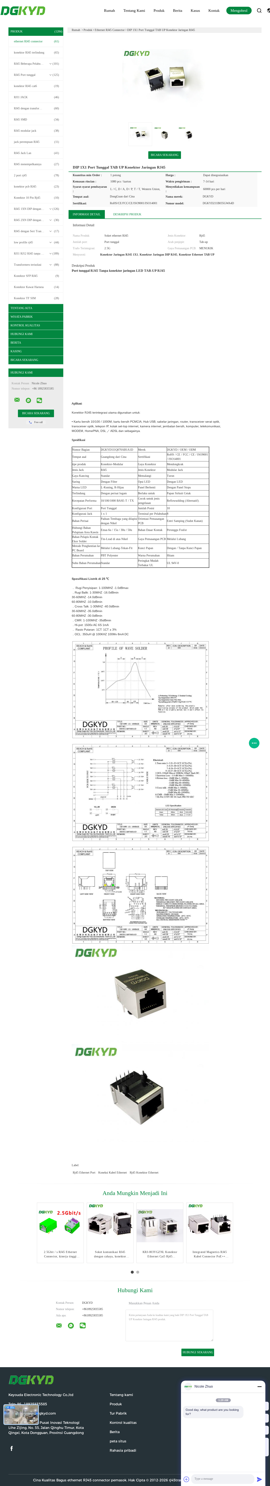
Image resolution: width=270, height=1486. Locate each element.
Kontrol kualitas (25, 325)
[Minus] (259, 1386)
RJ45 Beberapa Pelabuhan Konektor (36, 63)
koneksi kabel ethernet (112, 1172)
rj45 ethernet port (84, 1172)
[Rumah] (23, 10)
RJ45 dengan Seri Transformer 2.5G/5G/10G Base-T (37, 231)
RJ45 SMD (36, 119)
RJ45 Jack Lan (36, 153)
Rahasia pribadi (123, 1450)
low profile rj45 (36, 242)
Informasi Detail (87, 214)
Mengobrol (239, 10)
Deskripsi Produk (127, 214)
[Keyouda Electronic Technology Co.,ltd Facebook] (11, 1448)
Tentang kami (134, 10)
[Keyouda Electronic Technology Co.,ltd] (17, 399)
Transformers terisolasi (36, 264)
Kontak (214, 10)
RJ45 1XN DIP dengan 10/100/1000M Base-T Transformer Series (37, 208)
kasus (195, 10)
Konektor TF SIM (36, 298)
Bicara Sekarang (24, 360)
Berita (177, 10)
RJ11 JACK (36, 97)
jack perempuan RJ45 (36, 141)
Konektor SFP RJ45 (36, 275)
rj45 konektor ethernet (144, 1172)
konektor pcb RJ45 (36, 186)
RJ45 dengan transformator (36, 108)
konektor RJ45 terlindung (36, 52)
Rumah (109, 10)
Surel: (32, 1413)
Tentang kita (21, 308)
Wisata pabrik (22, 316)
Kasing (16, 351)
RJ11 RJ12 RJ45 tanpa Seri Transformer (37, 253)
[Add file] (186, 1479)
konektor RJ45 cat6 (36, 86)
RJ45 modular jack (36, 130)
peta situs (118, 1441)
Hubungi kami (22, 334)
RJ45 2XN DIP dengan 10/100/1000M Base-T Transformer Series (37, 220)
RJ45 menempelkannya (36, 164)
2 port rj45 (36, 175)
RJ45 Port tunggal (36, 74)
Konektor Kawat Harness (36, 287)
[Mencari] (259, 10)
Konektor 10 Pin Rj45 (36, 197)
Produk (159, 10)
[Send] (259, 1479)
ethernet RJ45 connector (36, 41)
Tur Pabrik (118, 1413)
